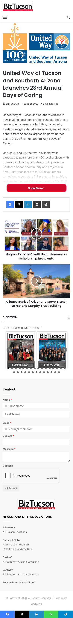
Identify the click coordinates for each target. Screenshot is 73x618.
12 (50, 368)
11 (46, 368)
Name (6, 399)
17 (14, 372)
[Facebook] (10, 204)
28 (55, 372)
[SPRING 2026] (52, 350)
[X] (19, 204)
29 (59, 372)
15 (61, 368)
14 (57, 368)
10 (42, 368)
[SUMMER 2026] (21, 350)
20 (25, 372)
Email (6, 422)
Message (8, 448)
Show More (35, 188)
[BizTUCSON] (18, 7)
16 (65, 368)
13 (53, 368)
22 (33, 372)
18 (18, 372)
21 (29, 372)
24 (40, 372)
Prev (10, 350)
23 (36, 372)
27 (51, 372)
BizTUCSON (12, 103)
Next (64, 350)
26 (48, 372)
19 (21, 372)
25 (44, 372)
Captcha (8, 465)
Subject (7, 435)
